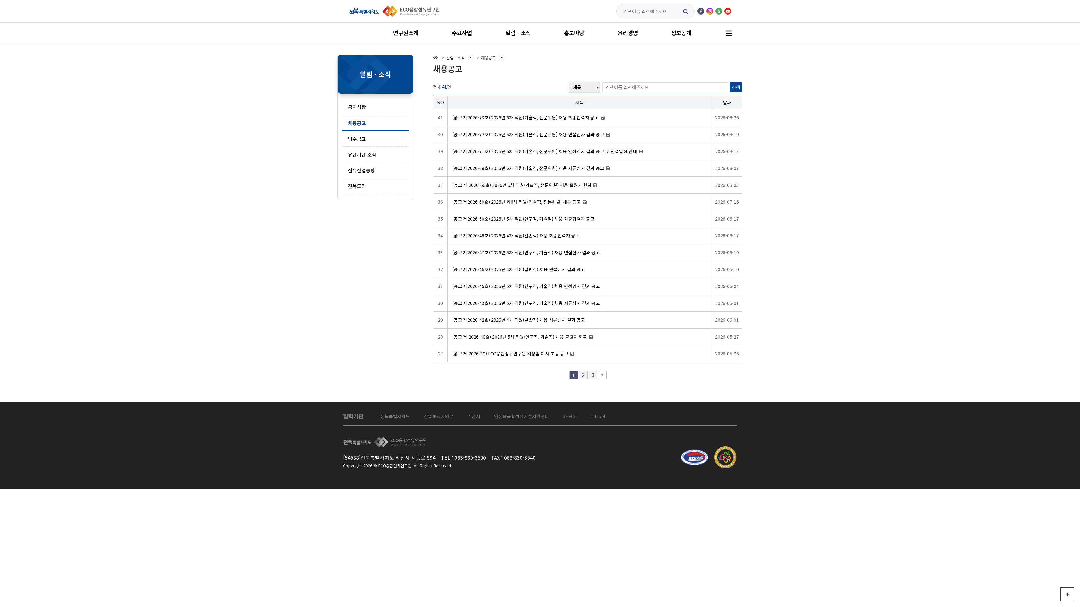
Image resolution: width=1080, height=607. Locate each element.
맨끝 (602, 375)
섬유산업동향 (361, 170)
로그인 (357, 474)
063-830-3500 (470, 457)
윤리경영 (628, 33)
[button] (459, 58)
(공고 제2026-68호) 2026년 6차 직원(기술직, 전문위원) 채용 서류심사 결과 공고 (528, 168)
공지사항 (357, 106)
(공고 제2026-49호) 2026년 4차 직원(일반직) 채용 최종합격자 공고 (516, 235)
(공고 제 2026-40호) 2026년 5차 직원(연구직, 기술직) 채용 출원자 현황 (520, 336)
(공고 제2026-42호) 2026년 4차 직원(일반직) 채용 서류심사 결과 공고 (518, 319)
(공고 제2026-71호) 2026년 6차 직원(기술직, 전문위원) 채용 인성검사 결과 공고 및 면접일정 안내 (545, 151)
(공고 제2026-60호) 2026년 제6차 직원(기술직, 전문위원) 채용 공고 (517, 201)
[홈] (436, 58)
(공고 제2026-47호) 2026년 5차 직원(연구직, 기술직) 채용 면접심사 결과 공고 (526, 252)
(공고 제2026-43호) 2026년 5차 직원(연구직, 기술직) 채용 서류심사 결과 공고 (526, 303)
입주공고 (357, 138)
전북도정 (357, 185)
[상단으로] (1067, 594)
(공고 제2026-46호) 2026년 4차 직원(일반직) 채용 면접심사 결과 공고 (518, 269)
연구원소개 (405, 33)
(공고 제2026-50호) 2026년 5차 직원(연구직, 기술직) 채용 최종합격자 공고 (523, 218)
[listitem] (395, 416)
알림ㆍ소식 (518, 33)
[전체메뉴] (728, 33)
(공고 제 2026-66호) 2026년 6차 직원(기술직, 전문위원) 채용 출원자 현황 (522, 185)
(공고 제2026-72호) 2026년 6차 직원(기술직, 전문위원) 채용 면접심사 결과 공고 (528, 134)
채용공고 (357, 122)
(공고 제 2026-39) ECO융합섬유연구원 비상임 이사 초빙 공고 (511, 353)
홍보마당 (574, 33)
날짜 (727, 102)
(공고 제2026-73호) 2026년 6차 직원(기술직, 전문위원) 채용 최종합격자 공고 (526, 117)
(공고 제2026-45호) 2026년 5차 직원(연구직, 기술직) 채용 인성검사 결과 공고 (526, 286)
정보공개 (681, 33)
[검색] (686, 11)
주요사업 (462, 33)
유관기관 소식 (362, 154)
